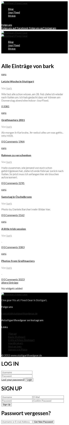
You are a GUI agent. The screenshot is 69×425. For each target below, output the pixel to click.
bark (9, 88)
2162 (21, 215)
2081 (6, 106)
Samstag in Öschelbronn (16, 196)
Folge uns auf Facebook (14, 28)
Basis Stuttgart (16, 336)
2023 (21, 279)
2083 (21, 247)
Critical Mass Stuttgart (21, 340)
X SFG (3, 74)
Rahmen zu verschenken (16, 155)
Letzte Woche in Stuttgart (17, 81)
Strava (11, 15)
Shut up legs (15, 346)
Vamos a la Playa (17, 349)
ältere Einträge (9, 282)
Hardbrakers (15, 343)
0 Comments (10, 141)
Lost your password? (13, 379)
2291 (21, 183)
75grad (12, 333)
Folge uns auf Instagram (42, 28)
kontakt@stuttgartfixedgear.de (19, 313)
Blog (11, 9)
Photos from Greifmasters (18, 260)
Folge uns (6, 24)
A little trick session (13, 228)
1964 (21, 141)
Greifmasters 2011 (13, 120)
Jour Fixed (14, 12)
